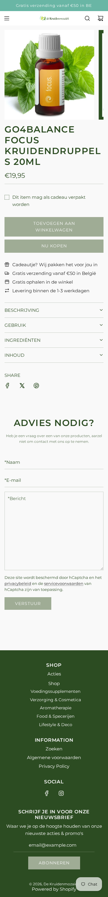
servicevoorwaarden (63, 583)
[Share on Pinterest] (36, 386)
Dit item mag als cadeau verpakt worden (49, 200)
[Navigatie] (6, 18)
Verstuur (28, 603)
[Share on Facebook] (7, 386)
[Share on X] (21, 386)
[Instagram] (61, 793)
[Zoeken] (87, 18)
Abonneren (54, 863)
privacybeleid (17, 583)
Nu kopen (54, 246)
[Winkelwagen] (100, 18)
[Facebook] (46, 793)
